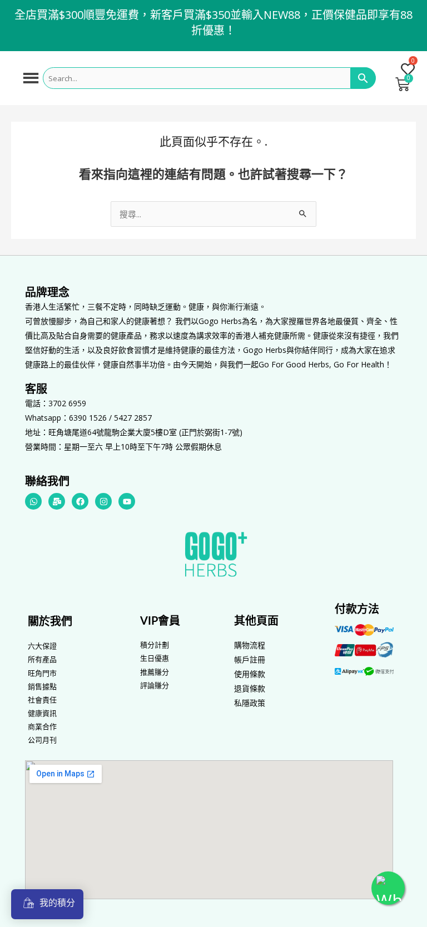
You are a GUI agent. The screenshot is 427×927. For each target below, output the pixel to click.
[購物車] (402, 84)
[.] (402, 69)
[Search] (363, 78)
